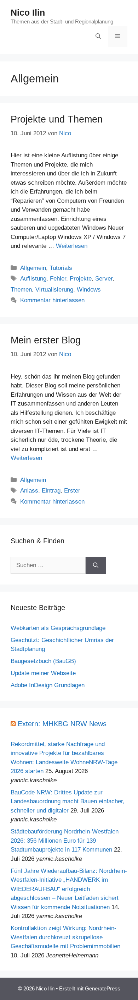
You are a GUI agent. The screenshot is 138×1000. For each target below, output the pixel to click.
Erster (72, 490)
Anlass (29, 490)
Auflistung (33, 278)
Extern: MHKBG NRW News (62, 724)
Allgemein (33, 268)
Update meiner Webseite (43, 673)
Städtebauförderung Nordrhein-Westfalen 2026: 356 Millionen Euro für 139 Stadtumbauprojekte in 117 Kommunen (65, 840)
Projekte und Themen (57, 119)
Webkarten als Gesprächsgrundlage (58, 628)
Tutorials (61, 268)
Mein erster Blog (46, 340)
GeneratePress (102, 988)
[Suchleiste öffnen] (98, 36)
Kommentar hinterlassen (52, 300)
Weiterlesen (71, 246)
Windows (89, 289)
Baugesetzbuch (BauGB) (43, 661)
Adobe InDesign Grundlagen (48, 685)
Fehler (58, 278)
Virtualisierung (54, 289)
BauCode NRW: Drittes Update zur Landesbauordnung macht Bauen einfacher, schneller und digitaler (68, 801)
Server (104, 278)
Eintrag (51, 490)
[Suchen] (96, 565)
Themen (21, 289)
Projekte (81, 278)
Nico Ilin (28, 12)
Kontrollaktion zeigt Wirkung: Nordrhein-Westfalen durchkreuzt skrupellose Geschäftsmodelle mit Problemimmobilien (65, 937)
